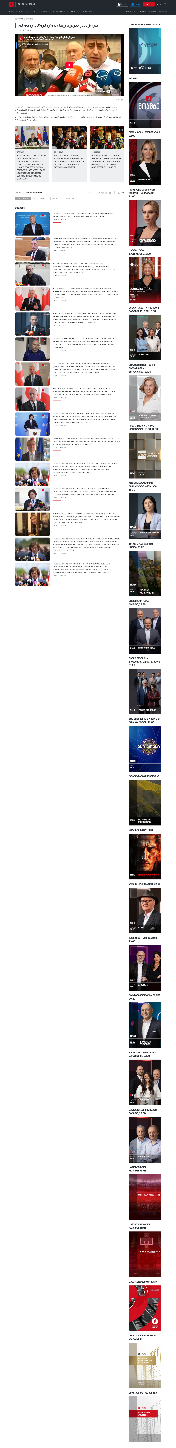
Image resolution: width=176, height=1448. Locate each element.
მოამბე (29, 19)
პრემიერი (70, 199)
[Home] (11, 4)
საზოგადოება (23, 199)
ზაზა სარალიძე (40, 199)
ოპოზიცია (56, 199)
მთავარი (19, 19)
